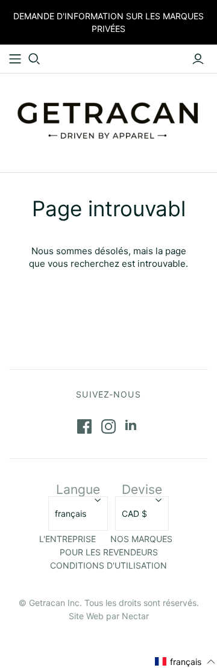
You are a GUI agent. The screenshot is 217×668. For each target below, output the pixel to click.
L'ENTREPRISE (67, 539)
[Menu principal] (15, 59)
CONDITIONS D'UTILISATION (108, 565)
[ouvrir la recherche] (34, 59)
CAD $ (134, 513)
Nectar (135, 616)
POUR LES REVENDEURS (109, 552)
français (70, 513)
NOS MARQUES (141, 539)
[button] (185, 661)
